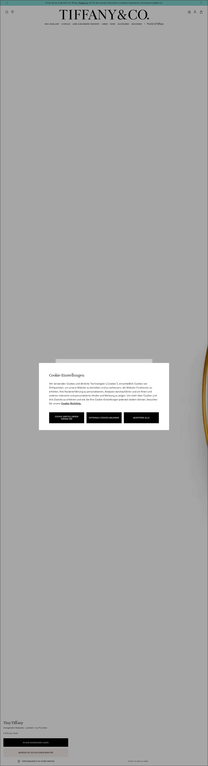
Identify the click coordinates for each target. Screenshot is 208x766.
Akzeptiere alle (141, 418)
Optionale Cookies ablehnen (104, 418)
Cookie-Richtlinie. (71, 403)
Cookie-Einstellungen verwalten (66, 418)
